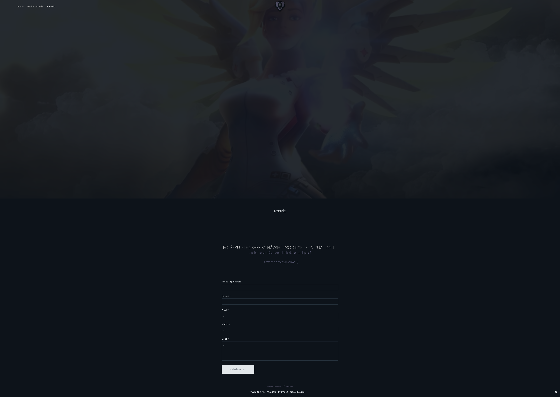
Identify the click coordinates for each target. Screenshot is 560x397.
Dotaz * (225, 339)
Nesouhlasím (297, 392)
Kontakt (51, 6)
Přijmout (283, 392)
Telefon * (226, 296)
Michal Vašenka (35, 6)
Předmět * (226, 324)
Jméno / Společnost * (232, 281)
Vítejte (20, 6)
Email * (225, 310)
